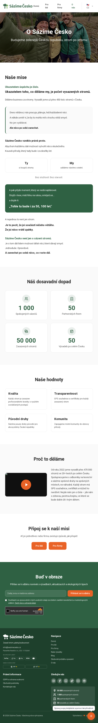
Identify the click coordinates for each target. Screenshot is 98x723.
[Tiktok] (72, 680)
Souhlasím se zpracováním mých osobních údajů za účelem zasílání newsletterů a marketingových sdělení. (48, 601)
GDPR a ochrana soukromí (13, 680)
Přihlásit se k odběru (80, 593)
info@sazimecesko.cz (12, 647)
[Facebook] (59, 680)
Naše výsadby (56, 652)
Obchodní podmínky (11, 683)
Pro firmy (59, 6)
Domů (36, 6)
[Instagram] (53, 680)
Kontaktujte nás (9, 687)
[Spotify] (84, 680)
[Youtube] (78, 680)
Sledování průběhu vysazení (62, 659)
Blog (53, 656)
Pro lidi (46, 6)
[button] (26, 485)
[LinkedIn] (65, 680)
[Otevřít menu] (91, 716)
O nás (73, 6)
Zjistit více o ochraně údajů (25, 603)
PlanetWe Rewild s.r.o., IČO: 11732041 (16, 651)
